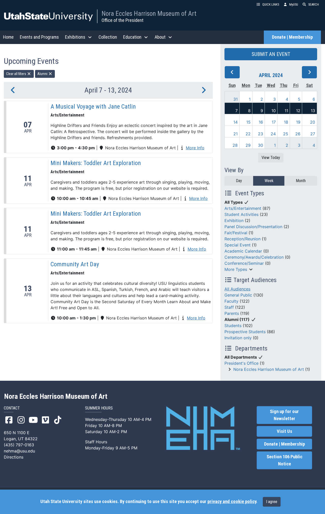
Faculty (231, 301)
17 (274, 122)
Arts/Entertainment (242, 208)
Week (269, 180)
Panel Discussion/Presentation (253, 226)
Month (301, 180)
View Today (271, 157)
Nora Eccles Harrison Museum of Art (149, 13)
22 (248, 133)
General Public (238, 295)
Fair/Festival (235, 232)
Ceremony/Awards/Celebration (254, 257)
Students (232, 325)
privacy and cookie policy (231, 501)
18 (286, 122)
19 (298, 122)
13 (313, 110)
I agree (271, 501)
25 (285, 133)
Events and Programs (39, 37)
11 (286, 110)
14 (235, 122)
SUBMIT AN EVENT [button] (271, 54)
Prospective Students (245, 331)
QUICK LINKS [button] (270, 4)
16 (261, 122)
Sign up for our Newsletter (284, 415)
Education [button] (132, 37)
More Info (195, 147)
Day (239, 180)
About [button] (160, 37)
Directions (13, 457)
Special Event (237, 244)
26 (297, 133)
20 (312, 122)
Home (8, 37)
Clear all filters (16, 74)
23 (260, 133)
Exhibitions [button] (75, 37)
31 (235, 99)
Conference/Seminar (244, 263)
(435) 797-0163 (19, 444)
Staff (229, 307)
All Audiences (237, 288)
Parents (231, 313)
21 (235, 133)
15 (248, 122)
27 (312, 133)
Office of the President (122, 20)
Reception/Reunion (242, 238)
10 (273, 110)
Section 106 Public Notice (284, 460)
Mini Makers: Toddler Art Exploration (96, 163)
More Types (235, 269)
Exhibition (233, 220)
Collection (108, 37)
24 (273, 133)
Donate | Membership (292, 37)
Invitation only (238, 337)
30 (260, 145)
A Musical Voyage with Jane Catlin (93, 106)
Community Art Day (75, 264)
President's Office (241, 363)
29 (248, 145)
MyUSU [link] (293, 4)
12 (298, 110)
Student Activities (241, 214)
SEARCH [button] (313, 4)
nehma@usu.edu (19, 450)
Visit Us (284, 431)
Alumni (42, 74)
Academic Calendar (243, 251)
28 (235, 145)
